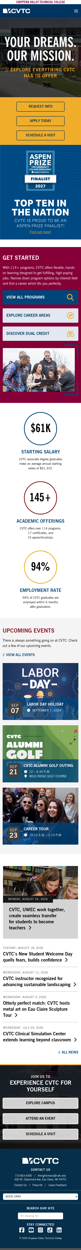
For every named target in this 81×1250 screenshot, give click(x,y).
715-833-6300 (23, 1176)
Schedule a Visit (40, 135)
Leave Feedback (57, 1185)
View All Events (20, 655)
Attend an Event (40, 1118)
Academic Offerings (40, 521)
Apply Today (40, 121)
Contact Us (20, 1185)
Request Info (40, 106)
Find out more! (40, 232)
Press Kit (37, 1185)
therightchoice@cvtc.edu (52, 1176)
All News (70, 1052)
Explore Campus (40, 1103)
